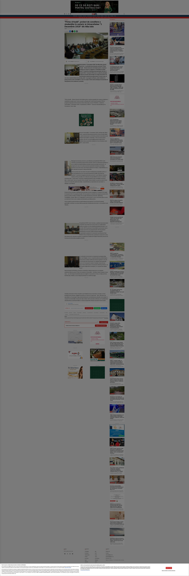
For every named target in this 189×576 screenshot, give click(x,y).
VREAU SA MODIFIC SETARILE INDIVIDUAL (168, 570)
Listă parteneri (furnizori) (85, 570)
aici (39, 571)
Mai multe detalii (68, 567)
